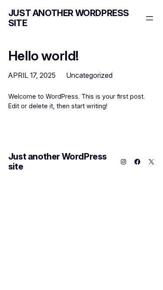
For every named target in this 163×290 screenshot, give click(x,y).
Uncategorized (89, 75)
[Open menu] (149, 18)
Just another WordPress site (68, 18)
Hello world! (43, 55)
